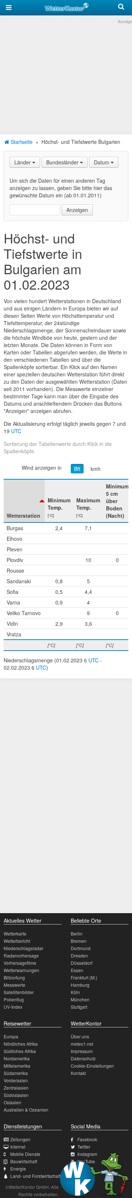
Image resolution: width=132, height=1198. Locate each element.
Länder (23, 162)
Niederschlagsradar (23, 948)
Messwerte (14, 985)
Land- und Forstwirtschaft (35, 1176)
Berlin (76, 933)
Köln (75, 992)
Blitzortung (14, 977)
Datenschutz (83, 1058)
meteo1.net (82, 1044)
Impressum (82, 1051)
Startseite (21, 141)
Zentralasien (16, 1087)
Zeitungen (20, 1139)
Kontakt (78, 1073)
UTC (16, 431)
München (80, 999)
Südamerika (16, 1073)
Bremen (79, 941)
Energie (18, 1168)
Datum (102, 162)
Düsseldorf (81, 963)
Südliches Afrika (20, 1051)
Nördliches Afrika (21, 1044)
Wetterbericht (17, 941)
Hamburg (80, 985)
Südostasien (16, 1095)
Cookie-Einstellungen (92, 1066)
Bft (77, 468)
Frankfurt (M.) (84, 977)
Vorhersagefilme (20, 963)
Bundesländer (63, 162)
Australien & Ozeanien (26, 1109)
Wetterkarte (15, 933)
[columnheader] (24, 500)
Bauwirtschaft (23, 1161)
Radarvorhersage (21, 955)
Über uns (80, 1036)
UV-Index (13, 1007)
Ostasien (12, 1102)
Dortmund (81, 948)
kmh (95, 468)
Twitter (83, 1146)
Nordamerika (17, 1058)
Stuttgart (79, 1007)
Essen (77, 970)
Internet (17, 1146)
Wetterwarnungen (21, 970)
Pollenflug (14, 999)
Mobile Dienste (25, 1154)
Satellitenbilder (19, 992)
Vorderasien (16, 1080)
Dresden (79, 955)
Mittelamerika (17, 1066)
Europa (11, 1036)
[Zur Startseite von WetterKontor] (67, 6)
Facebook (87, 1139)
